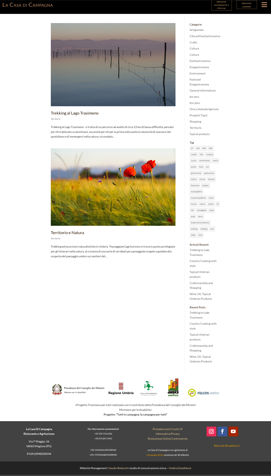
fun (207, 167)
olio (192, 210)
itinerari (211, 179)
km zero (194, 96)
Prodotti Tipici (198, 115)
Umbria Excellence (180, 468)
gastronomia (196, 173)
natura (202, 204)
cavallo (194, 154)
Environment (198, 73)
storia (200, 216)
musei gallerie (196, 191)
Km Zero (195, 103)
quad (211, 210)
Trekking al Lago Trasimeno (74, 112)
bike (204, 148)
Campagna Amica (155, 454)
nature (211, 204)
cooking (209, 154)
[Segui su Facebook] (222, 431)
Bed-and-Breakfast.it (227, 445)
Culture (194, 54)
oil (218, 204)
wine (200, 235)
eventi (215, 160)
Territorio (55, 119)
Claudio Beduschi (118, 468)
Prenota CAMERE (246, 5)
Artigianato (197, 29)
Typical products (200, 134)
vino (212, 229)
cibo (201, 154)
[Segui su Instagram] (211, 431)
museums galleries (198, 198)
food (201, 167)
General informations (203, 90)
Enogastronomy (199, 67)
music (211, 198)
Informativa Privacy (168, 433)
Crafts (193, 42)
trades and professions (200, 222)
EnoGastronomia (200, 61)
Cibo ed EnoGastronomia (205, 36)
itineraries (195, 185)
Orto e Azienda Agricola (204, 109)
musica (194, 204)
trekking (194, 229)
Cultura (194, 48)
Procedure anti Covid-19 (168, 429)
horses (202, 179)
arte (197, 148)
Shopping (195, 121)
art (192, 148)
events (193, 167)
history (194, 179)
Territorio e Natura (67, 232)
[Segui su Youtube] (233, 431)
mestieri (205, 185)
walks (193, 235)
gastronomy (209, 173)
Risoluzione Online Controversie (168, 438)
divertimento (204, 160)
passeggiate (201, 210)
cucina (193, 160)
